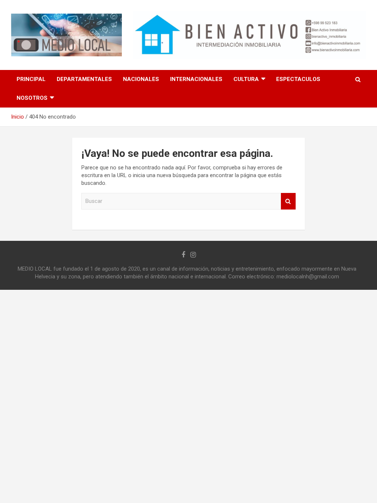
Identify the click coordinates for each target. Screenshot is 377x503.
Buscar (288, 201)
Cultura (246, 79)
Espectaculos (298, 79)
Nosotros (32, 98)
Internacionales (196, 79)
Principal (31, 79)
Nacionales (141, 79)
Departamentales (84, 79)
